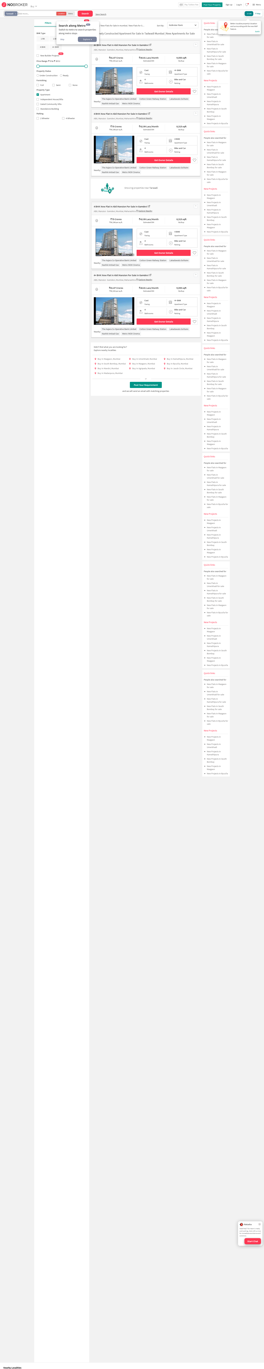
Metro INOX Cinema (131, 103)
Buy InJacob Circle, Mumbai (179, 368)
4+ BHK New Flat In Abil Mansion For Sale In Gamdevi (121, 45)
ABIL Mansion (100, 50)
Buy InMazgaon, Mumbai (109, 359)
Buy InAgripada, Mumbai (143, 368)
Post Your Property (212, 4)
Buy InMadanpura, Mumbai (110, 373)
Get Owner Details (163, 91)
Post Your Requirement (146, 384)
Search (85, 13)
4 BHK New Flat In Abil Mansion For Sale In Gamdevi (120, 113)
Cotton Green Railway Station (152, 98)
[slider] (38, 66)
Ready (66, 75)
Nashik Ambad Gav (110, 103)
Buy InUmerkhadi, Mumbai (144, 359)
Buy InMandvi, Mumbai (108, 368)
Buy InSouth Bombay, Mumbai (112, 363)
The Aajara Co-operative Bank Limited (119, 98)
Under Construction (49, 75)
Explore (86, 39)
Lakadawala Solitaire (179, 98)
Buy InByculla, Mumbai (177, 363)
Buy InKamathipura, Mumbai (180, 359)
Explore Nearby (145, 49)
